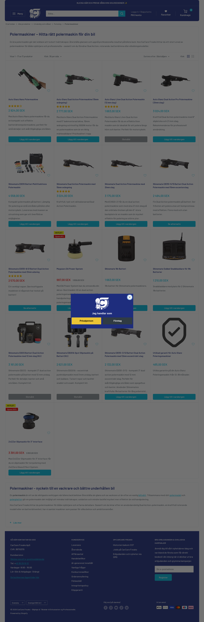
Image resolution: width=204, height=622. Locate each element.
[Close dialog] (129, 297)
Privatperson (86, 321)
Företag (118, 321)
